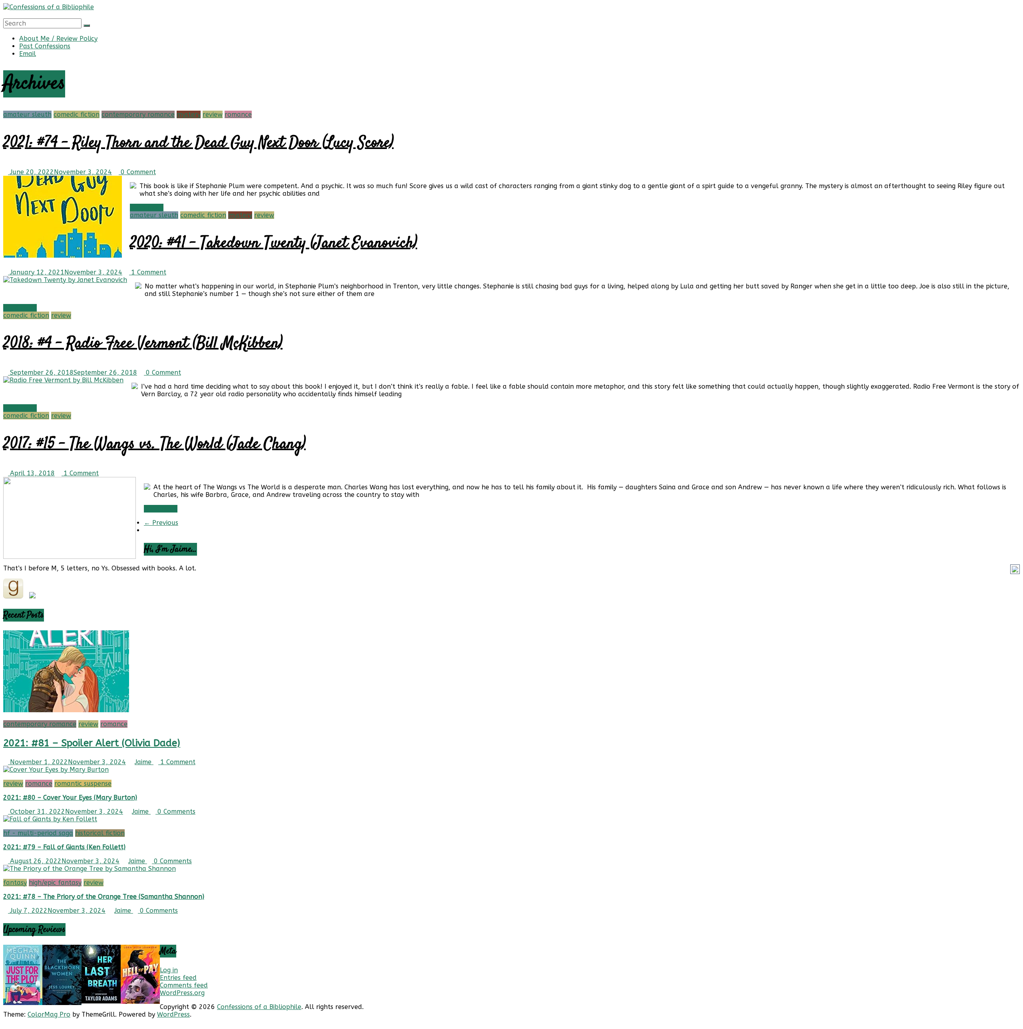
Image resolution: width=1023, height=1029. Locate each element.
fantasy (15, 882)
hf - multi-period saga (38, 833)
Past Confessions (44, 46)
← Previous (161, 522)
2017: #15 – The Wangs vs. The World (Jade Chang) (154, 444)
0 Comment (137, 172)
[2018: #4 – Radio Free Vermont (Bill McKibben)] (63, 380)
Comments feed (184, 985)
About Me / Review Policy (58, 38)
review (213, 114)
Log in (169, 970)
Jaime (144, 762)
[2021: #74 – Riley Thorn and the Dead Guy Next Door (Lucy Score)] (62, 255)
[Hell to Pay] (140, 1001)
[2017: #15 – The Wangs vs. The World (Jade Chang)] (69, 556)
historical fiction (100, 833)
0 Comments (175, 811)
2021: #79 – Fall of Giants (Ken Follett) (64, 847)
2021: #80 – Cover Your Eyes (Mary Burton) (70, 797)
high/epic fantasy (55, 882)
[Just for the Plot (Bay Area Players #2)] (22, 1003)
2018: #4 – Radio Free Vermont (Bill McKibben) (143, 343)
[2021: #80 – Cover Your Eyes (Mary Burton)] (56, 769)
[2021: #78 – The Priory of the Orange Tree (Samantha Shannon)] (89, 868)
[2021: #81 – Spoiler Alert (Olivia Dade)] (66, 710)
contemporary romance (138, 114)
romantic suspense (82, 783)
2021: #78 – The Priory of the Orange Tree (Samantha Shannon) (103, 896)
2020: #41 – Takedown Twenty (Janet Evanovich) (273, 243)
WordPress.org (182, 993)
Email (27, 54)
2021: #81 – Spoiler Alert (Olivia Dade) (91, 743)
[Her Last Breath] (101, 1001)
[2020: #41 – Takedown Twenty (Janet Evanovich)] (65, 280)
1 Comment (147, 272)
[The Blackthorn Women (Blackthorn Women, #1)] (62, 1003)
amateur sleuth (27, 114)
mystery (189, 114)
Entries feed (178, 977)
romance (238, 114)
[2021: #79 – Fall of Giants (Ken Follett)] (50, 819)
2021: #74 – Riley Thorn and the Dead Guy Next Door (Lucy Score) (198, 143)
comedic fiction (77, 114)
